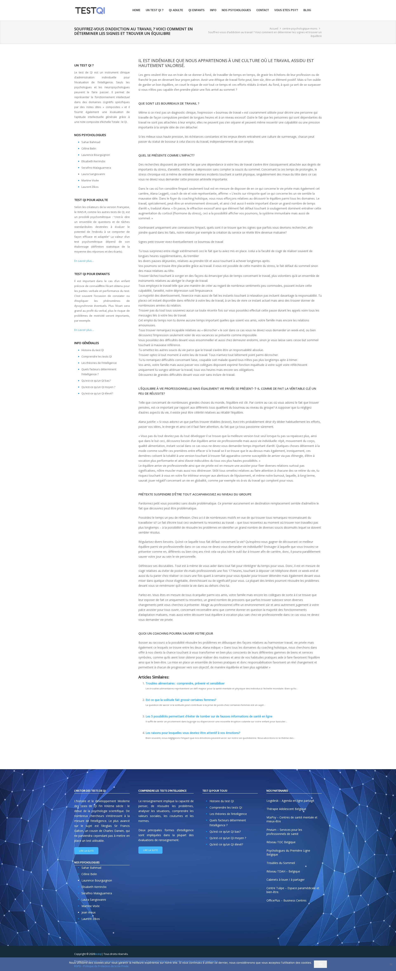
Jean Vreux (88, 912)
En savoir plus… (84, 261)
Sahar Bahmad (90, 142)
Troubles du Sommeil (280, 863)
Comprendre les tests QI (96, 356)
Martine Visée (90, 180)
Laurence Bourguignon (95, 155)
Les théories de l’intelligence (99, 363)
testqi (98, 954)
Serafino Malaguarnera (96, 167)
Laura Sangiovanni (93, 174)
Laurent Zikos (90, 187)
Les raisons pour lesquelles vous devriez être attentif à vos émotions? (193, 733)
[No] (391, 964)
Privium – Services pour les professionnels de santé (284, 832)
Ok (320, 964)
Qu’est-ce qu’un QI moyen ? (98, 387)
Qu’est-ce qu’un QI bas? (96, 380)
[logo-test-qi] (90, 10)
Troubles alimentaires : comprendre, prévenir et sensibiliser (185, 683)
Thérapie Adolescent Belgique (286, 809)
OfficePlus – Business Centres (286, 900)
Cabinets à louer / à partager (285, 880)
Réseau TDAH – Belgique (283, 871)
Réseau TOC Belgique (281, 842)
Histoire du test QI (92, 350)
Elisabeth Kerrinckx (93, 161)
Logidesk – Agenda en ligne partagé (290, 801)
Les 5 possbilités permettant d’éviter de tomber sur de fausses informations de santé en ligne (209, 716)
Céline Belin (88, 148)
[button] (218, 10)
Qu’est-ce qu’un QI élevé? (97, 393)
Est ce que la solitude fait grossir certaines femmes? (181, 700)
